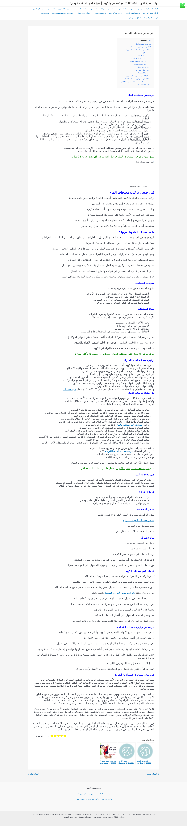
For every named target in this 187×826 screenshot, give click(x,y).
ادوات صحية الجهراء (86, 9)
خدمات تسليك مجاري (83, 13)
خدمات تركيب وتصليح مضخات (62, 13)
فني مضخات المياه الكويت (119, 451)
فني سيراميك (81, 794)
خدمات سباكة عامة (115, 13)
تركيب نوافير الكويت (151, 18)
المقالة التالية (33, 774)
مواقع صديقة (44, 13)
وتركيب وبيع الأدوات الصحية (120, 592)
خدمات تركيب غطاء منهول (67, 9)
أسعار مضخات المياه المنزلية (138, 520)
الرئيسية (155, 9)
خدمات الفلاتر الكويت (133, 13)
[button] (39, 13)
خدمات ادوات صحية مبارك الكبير (44, 9)
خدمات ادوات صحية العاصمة (106, 9)
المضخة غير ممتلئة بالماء (130, 424)
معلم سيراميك (93, 794)
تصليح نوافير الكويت (134, 18)
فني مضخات (69, 389)
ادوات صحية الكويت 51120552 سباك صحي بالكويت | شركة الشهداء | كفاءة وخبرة (114, 3)
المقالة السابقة (153, 774)
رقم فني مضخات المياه (130, 156)
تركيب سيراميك (104, 794)
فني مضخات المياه (122, 353)
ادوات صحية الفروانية (150, 13)
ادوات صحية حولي (142, 9)
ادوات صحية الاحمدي (126, 9)
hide (150, 40)
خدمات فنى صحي (100, 13)
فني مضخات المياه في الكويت (132, 468)
